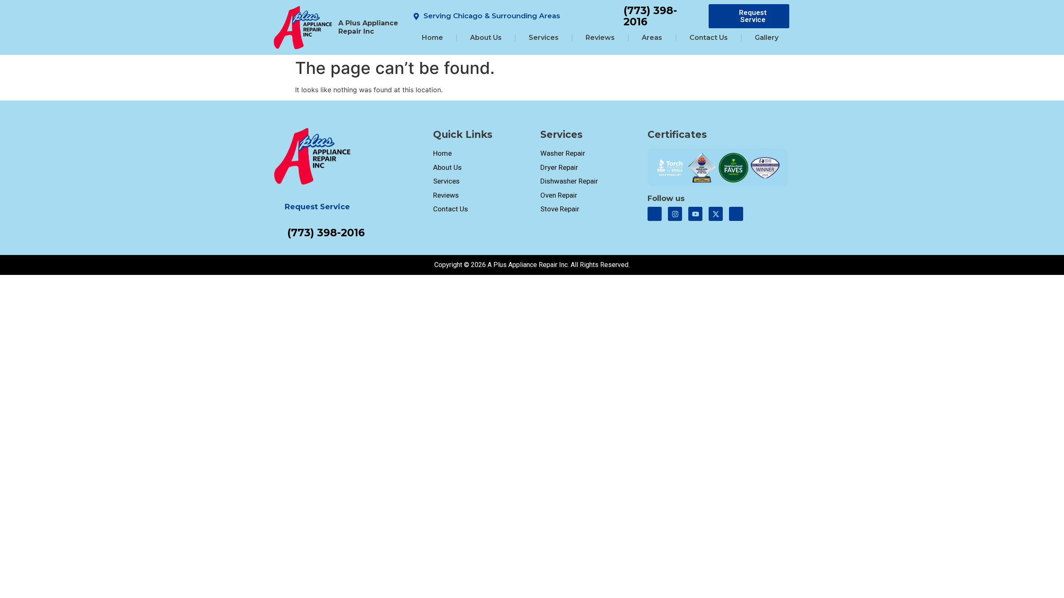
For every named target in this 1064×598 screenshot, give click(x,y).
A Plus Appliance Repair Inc (368, 27)
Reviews (600, 38)
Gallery (766, 38)
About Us (486, 38)
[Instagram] (675, 214)
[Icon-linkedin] (736, 214)
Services (544, 38)
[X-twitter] (716, 214)
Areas (652, 38)
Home (432, 38)
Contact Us (709, 38)
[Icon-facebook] (655, 214)
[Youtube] (695, 214)
